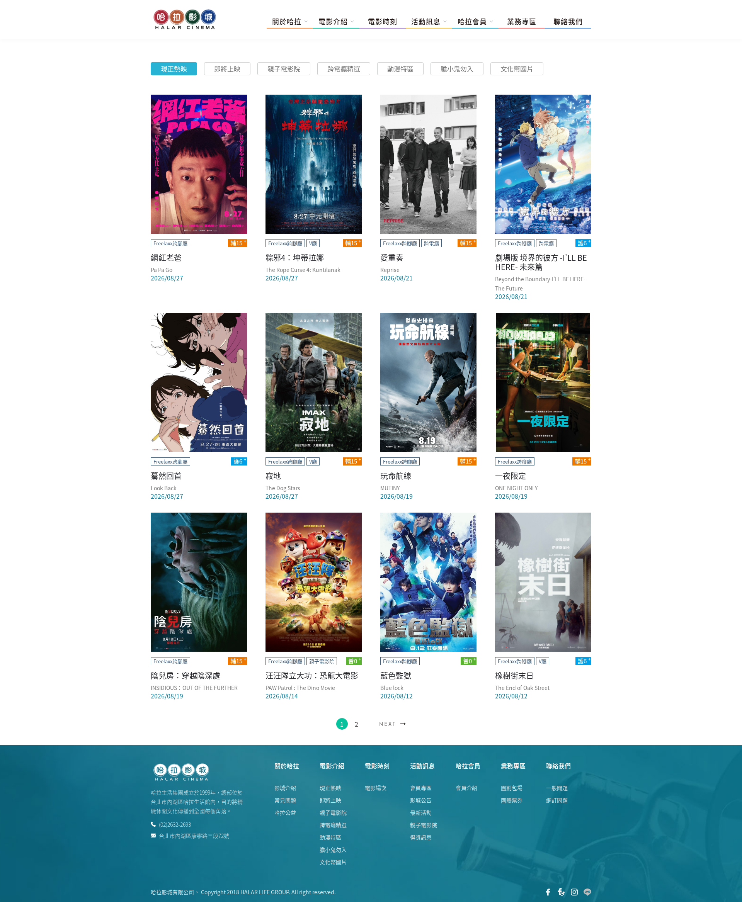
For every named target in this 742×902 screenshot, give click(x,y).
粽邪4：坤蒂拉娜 (294, 257)
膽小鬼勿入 (457, 68)
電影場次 (375, 787)
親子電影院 (283, 68)
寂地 (273, 475)
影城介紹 (285, 787)
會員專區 (421, 787)
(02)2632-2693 (175, 824)
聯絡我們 (568, 21)
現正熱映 (174, 68)
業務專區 (521, 21)
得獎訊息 (421, 837)
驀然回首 (166, 475)
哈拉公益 (285, 812)
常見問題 (285, 800)
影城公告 (421, 800)
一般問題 (557, 787)
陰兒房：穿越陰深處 (185, 675)
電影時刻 (382, 21)
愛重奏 (391, 257)
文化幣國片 (516, 68)
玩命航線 (395, 475)
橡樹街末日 (514, 675)
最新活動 (421, 812)
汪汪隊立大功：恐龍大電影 (311, 675)
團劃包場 (511, 787)
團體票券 (511, 800)
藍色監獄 (395, 675)
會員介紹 (466, 787)
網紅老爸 (166, 257)
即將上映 (227, 68)
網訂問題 (557, 800)
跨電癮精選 (343, 68)
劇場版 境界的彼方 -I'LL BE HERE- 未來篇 (541, 262)
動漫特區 (400, 68)
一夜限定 (510, 475)
